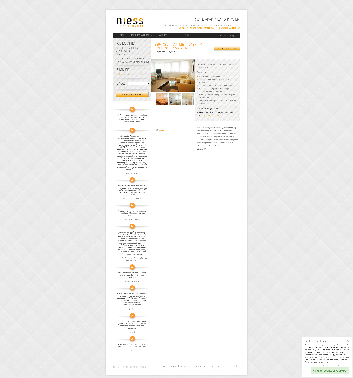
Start (120, 35)
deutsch (224, 35)
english (233, 35)
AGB (173, 366)
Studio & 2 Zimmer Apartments (127, 49)
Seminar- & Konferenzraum (132, 62)
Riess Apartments (130, 22)
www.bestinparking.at (210, 115)
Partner (161, 366)
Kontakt (183, 35)
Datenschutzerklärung (193, 366)
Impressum (218, 366)
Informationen (141, 35)
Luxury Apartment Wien (130, 58)
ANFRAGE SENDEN (227, 48)
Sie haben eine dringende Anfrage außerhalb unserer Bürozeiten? (209, 27)
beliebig (121, 74)
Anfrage (165, 35)
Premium (121, 54)
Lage (120, 83)
